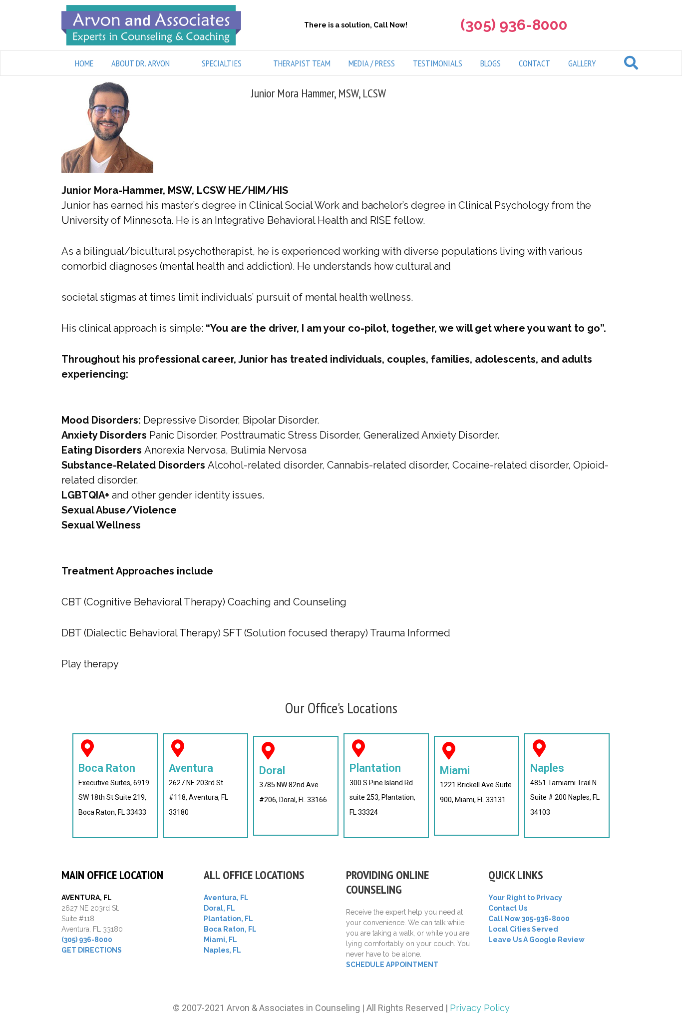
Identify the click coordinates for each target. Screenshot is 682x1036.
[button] (147, 63)
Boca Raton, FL (230, 929)
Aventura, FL (226, 898)
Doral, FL (219, 908)
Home (84, 63)
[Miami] (448, 750)
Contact (534, 63)
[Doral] (268, 750)
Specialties (222, 63)
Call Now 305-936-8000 (529, 919)
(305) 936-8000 (86, 940)
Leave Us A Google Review (536, 940)
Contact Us (507, 908)
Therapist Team (302, 63)
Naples (547, 768)
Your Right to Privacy (525, 898)
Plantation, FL (228, 919)
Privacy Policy (480, 1008)
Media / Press (371, 63)
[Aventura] (177, 748)
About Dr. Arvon (140, 63)
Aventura (191, 768)
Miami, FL (220, 940)
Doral (272, 770)
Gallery (582, 63)
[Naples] (539, 748)
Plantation (375, 768)
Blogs (490, 63)
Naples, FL (222, 950)
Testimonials (437, 63)
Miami (455, 770)
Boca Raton (106, 768)
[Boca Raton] (87, 748)
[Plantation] (358, 748)
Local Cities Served (523, 929)
